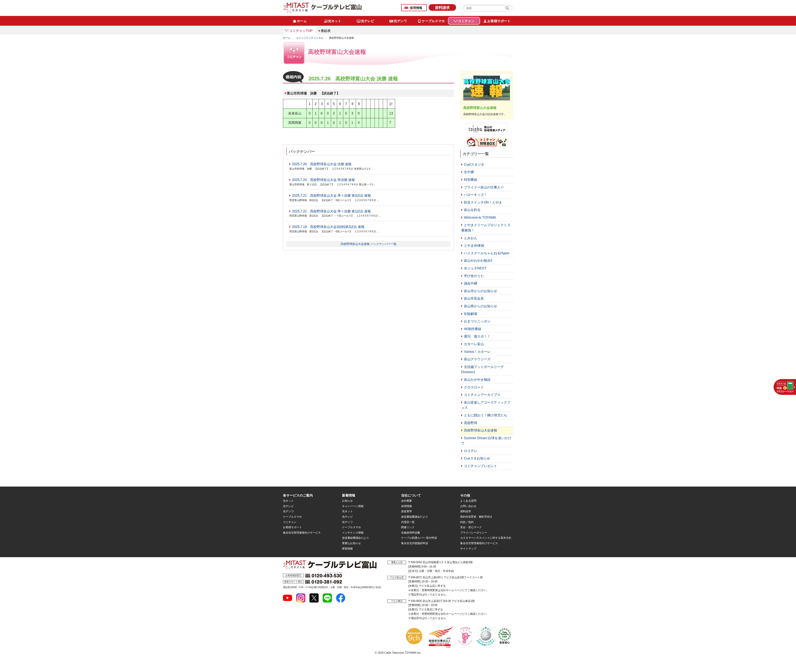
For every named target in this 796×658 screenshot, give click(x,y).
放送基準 (406, 511)
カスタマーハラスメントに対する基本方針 (485, 537)
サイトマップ (468, 548)
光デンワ (288, 511)
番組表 (326, 31)
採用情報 (416, 8)
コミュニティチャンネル (309, 37)
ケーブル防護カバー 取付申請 (419, 537)
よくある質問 (468, 500)
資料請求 (442, 8)
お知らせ (347, 500)
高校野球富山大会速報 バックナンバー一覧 (369, 244)
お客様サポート (292, 527)
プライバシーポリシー (473, 532)
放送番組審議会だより (355, 537)
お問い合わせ (468, 506)
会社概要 (406, 500)
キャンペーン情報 (353, 506)
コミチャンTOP (301, 31)
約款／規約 (467, 522)
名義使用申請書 (410, 532)
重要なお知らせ (351, 543)
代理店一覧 (408, 522)
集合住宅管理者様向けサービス (302, 532)
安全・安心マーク (471, 527)
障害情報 (347, 548)
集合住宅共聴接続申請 (414, 543)
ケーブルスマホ (292, 516)
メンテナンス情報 (353, 532)
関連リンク (408, 527)
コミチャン (289, 522)
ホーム (286, 37)
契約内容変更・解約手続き (476, 516)
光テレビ (288, 506)
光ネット (288, 500)
